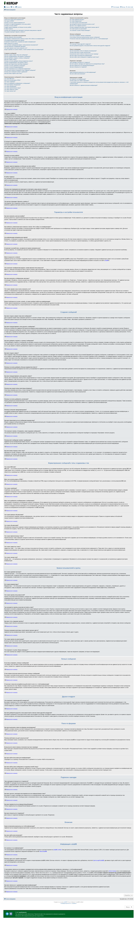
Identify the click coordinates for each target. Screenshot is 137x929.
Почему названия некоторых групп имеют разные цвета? (84, 27)
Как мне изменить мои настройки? (13, 37)
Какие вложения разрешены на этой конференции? (83, 72)
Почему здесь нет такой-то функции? (79, 80)
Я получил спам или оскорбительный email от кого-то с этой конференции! (89, 38)
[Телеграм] (7, 913)
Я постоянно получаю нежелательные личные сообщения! (85, 37)
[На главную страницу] (10, 3)
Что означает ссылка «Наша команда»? (80, 30)
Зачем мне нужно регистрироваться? (14, 19)
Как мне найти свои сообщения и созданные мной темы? (84, 57)
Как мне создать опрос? (10, 59)
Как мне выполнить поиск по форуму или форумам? (83, 50)
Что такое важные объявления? (12, 84)
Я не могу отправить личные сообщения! (80, 35)
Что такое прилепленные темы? (12, 88)
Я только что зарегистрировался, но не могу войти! (17, 24)
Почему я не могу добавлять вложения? (14, 65)
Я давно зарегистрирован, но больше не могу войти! (17, 27)
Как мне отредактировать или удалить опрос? (16, 62)
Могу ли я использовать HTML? (12, 80)
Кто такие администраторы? (77, 19)
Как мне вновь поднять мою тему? (13, 73)
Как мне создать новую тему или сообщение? (16, 54)
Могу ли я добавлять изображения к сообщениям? (17, 83)
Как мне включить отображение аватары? (15, 46)
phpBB (106, 260)
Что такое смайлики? (9, 81)
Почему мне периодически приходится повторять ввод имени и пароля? (23, 30)
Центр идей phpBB (98, 860)
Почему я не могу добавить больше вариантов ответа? (18, 61)
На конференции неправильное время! (14, 40)
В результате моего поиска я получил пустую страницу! (84, 54)
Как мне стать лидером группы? (78, 25)
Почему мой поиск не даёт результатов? (80, 52)
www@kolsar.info (23, 912)
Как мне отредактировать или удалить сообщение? (17, 56)
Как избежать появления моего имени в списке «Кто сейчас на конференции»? (24, 38)
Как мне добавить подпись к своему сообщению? (17, 58)
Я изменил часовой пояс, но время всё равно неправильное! (20, 41)
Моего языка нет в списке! (11, 43)
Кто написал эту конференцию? (78, 79)
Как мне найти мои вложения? (77, 73)
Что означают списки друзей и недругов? (80, 44)
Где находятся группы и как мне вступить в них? (82, 24)
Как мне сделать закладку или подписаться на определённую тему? (87, 63)
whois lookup (112, 871)
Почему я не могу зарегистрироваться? (14, 22)
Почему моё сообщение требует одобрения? (15, 71)
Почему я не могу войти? (10, 25)
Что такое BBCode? (9, 78)
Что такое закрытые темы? (11, 89)
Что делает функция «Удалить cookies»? (14, 31)
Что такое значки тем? (10, 91)
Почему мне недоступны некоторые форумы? (16, 64)
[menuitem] (7, 7)
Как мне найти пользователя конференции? (81, 55)
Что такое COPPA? (9, 21)
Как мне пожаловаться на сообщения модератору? (17, 68)
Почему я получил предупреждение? (13, 67)
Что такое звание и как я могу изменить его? (15, 48)
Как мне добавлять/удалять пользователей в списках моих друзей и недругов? (90, 45)
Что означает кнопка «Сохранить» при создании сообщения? (20, 70)
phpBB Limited (57, 849)
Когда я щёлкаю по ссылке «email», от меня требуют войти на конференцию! (23, 49)
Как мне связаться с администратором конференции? (83, 85)
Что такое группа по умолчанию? (78, 28)
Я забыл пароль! (8, 28)
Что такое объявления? (10, 86)
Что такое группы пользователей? (78, 22)
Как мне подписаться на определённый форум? (82, 65)
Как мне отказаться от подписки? (78, 67)
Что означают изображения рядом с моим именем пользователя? (21, 45)
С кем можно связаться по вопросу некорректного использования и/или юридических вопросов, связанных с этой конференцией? (99, 83)
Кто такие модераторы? (76, 21)
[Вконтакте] (10, 913)
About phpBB (43, 851)
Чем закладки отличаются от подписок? (80, 62)
